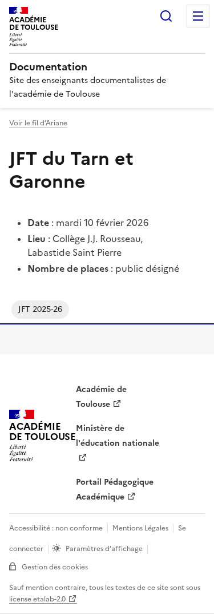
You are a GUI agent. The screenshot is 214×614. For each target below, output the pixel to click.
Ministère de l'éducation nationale (117, 435)
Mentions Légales (140, 528)
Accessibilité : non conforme (56, 528)
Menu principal (198, 16)
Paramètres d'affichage (104, 549)
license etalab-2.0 (37, 599)
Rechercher (166, 16)
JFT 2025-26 (40, 309)
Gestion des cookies (55, 567)
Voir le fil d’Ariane (38, 123)
